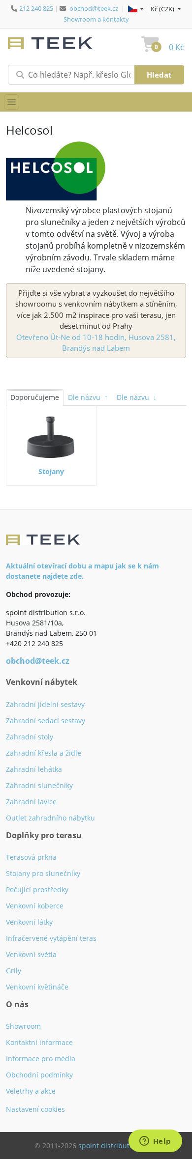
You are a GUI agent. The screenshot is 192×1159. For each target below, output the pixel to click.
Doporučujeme (34, 397)
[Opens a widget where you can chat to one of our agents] (155, 1142)
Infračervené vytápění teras (51, 938)
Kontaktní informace (39, 1042)
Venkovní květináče (37, 986)
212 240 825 (36, 8)
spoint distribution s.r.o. (118, 1145)
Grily (13, 970)
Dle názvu (88, 397)
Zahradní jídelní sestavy (45, 704)
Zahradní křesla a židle (43, 753)
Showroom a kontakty (96, 19)
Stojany (51, 471)
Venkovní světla (31, 954)
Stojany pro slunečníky (43, 873)
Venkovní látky (29, 922)
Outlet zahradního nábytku (50, 817)
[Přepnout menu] (11, 102)
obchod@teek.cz (93, 8)
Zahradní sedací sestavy (45, 720)
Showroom (23, 1026)
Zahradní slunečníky (39, 785)
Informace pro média (40, 1058)
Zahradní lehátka (34, 769)
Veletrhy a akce (31, 1091)
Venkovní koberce (35, 905)
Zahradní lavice (31, 801)
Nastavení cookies (35, 1109)
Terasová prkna (31, 857)
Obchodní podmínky (39, 1074)
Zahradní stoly (29, 736)
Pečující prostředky (37, 889)
